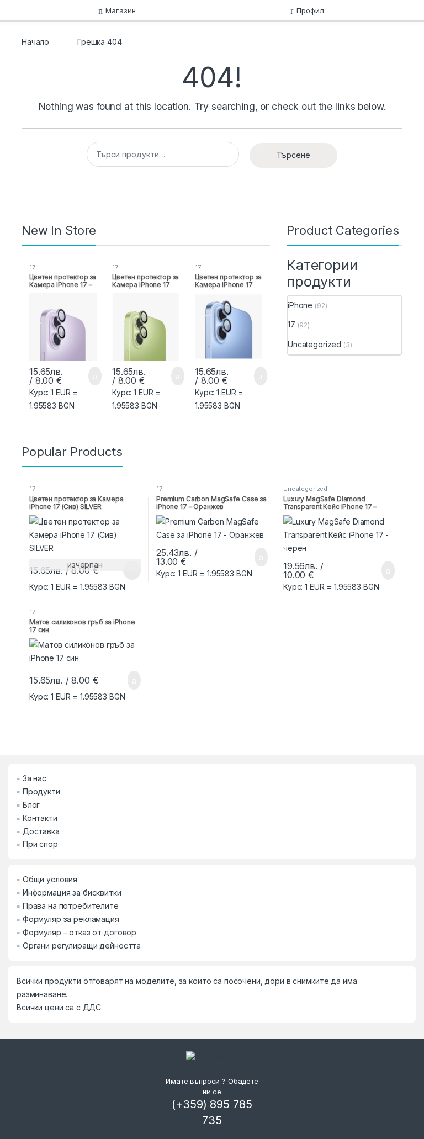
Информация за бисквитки (72, 892)
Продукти (41, 791)
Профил (310, 10)
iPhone (300, 305)
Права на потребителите (71, 905)
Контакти (40, 818)
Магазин (120, 10)
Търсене (293, 155)
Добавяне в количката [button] (82, 376)
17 (32, 267)
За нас (34, 778)
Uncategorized (314, 344)
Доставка (41, 831)
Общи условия (50, 879)
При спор (40, 844)
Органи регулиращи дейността (82, 945)
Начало (35, 41)
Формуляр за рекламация (71, 919)
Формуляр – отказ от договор (79, 932)
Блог (31, 804)
